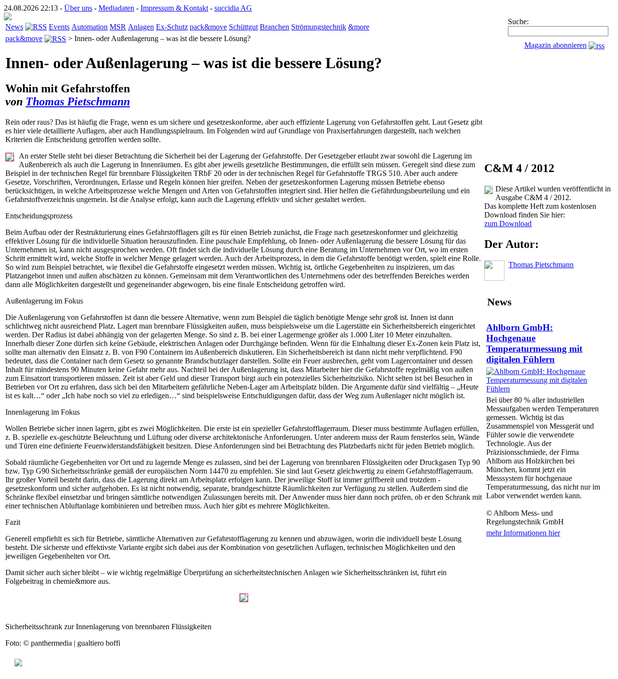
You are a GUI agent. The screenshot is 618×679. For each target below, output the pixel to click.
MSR (118, 27)
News (14, 27)
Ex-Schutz (172, 27)
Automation (89, 27)
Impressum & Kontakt (174, 8)
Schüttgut (243, 27)
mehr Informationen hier (523, 533)
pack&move (208, 27)
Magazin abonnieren (555, 45)
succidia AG (233, 8)
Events (59, 27)
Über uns (78, 8)
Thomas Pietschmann (78, 101)
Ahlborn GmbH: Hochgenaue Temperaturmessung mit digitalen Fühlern (534, 343)
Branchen (274, 27)
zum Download (508, 223)
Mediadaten (116, 8)
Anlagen (141, 27)
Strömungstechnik (318, 27)
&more (358, 27)
